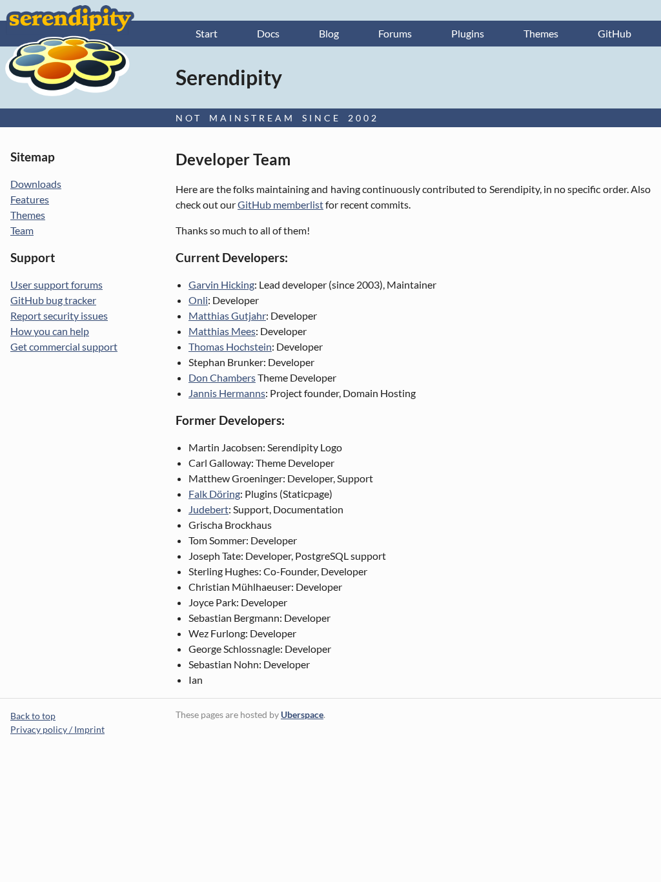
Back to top (33, 715)
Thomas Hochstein (230, 346)
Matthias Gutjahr (227, 315)
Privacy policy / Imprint (57, 729)
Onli (198, 300)
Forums (395, 33)
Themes (541, 33)
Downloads (35, 184)
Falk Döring (214, 493)
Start (207, 33)
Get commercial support (63, 346)
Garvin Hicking (221, 284)
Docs (268, 33)
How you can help (49, 331)
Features (29, 199)
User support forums (56, 284)
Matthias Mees (222, 331)
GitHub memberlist (280, 204)
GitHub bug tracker (53, 300)
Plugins (467, 33)
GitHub (614, 33)
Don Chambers (222, 377)
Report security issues (59, 315)
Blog (329, 33)
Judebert (208, 509)
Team (22, 230)
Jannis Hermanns (226, 393)
